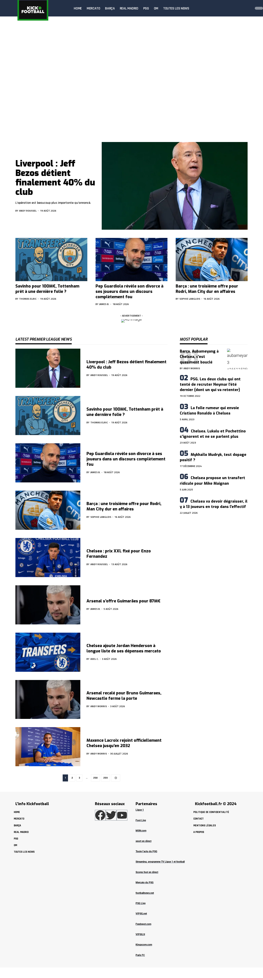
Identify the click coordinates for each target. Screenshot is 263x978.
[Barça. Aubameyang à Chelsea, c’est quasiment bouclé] (237, 359)
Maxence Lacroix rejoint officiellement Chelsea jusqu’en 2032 (124, 743)
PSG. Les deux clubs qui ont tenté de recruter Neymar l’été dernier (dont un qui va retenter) (210, 384)
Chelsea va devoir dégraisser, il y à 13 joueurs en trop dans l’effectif (213, 504)
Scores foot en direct (147, 872)
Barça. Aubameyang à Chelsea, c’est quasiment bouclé (199, 356)
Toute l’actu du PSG (146, 851)
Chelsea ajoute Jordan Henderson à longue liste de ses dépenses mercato (124, 648)
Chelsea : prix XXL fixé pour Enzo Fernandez (119, 553)
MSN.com (141, 830)
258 (95, 777)
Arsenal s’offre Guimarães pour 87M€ (123, 601)
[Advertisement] (131, 105)
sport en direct (143, 841)
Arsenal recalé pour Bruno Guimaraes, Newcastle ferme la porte (124, 695)
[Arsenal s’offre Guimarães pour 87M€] (47, 604)
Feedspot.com (143, 924)
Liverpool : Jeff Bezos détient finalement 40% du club (55, 178)
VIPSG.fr (140, 934)
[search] (247, 8)
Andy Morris (98, 706)
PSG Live (140, 903)
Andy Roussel (28, 211)
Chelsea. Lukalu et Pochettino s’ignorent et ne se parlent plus (213, 434)
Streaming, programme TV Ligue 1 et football (160, 861)
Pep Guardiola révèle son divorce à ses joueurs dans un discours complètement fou (129, 291)
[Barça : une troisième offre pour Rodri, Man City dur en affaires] (212, 259)
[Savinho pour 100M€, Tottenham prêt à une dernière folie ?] (51, 259)
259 (105, 777)
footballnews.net (145, 893)
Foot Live (141, 820)
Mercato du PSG (144, 882)
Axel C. (94, 659)
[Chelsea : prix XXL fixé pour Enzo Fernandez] (47, 557)
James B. (104, 304)
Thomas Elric (28, 299)
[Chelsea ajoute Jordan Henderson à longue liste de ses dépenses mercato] (47, 652)
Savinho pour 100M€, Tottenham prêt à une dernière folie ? (47, 288)
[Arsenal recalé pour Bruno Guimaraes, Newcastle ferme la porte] (47, 699)
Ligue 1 (140, 809)
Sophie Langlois (189, 299)
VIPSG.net (141, 913)
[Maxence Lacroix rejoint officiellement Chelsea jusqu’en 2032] (47, 746)
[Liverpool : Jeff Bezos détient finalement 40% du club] (175, 186)
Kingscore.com (144, 944)
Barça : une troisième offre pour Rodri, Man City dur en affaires (207, 288)
